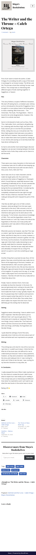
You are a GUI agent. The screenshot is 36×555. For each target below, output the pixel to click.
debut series (19, 466)
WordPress (24, 553)
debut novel (10, 466)
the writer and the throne (9, 473)
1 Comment (4, 32)
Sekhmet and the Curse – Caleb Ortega (8, 423)
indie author (5, 470)
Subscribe (29, 457)
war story (23, 473)
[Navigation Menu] (33, 5)
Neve (9, 553)
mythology (15, 470)
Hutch (13, 32)
